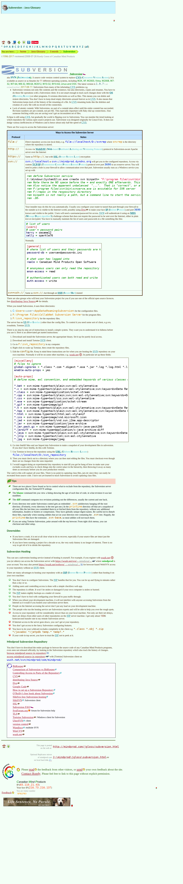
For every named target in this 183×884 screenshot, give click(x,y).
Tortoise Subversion (23, 717)
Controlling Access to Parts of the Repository (36, 672)
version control (20, 724)
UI (24, 322)
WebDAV (41, 149)
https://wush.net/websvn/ (58, 564)
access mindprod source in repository (26, 656)
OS (111, 92)
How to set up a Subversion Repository (33, 690)
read (31, 769)
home (23, 51)
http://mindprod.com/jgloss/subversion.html (86, 746)
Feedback (7, 792)
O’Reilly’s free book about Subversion (33, 693)
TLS (15, 713)
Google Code (19, 686)
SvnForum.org (20, 710)
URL (58, 451)
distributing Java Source (23, 301)
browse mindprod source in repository (26, 653)
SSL (55, 156)
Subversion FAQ (21, 707)
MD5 (133, 213)
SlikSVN (17, 700)
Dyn (83, 209)
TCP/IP (36, 164)
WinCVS (17, 731)
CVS (78, 77)
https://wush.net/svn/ (72, 561)
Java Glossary (38, 51)
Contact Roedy (30, 773)
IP (107, 209)
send (79, 769)
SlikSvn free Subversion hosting (29, 696)
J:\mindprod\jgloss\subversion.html (79, 757)
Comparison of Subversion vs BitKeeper (34, 669)
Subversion (75, 73)
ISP (65, 572)
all (86, 47)
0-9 (6, 47)
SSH (60, 292)
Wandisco (18, 727)
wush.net (74, 354)
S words (54, 51)
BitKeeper (18, 666)
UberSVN (18, 720)
